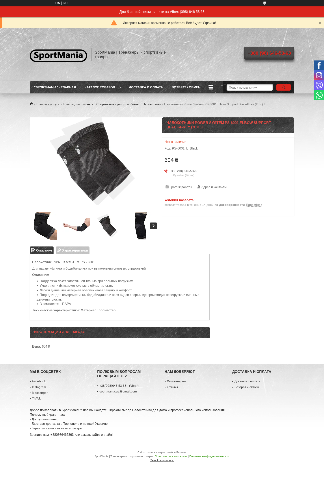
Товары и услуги (48, 104)
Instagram (39, 387)
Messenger (40, 392)
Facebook (39, 381)
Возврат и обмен (247, 387)
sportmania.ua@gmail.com (118, 391)
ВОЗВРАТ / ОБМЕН (186, 87)
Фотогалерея (176, 381)
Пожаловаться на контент (171, 456)
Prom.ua (181, 452)
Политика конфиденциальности (209, 456)
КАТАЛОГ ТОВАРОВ (100, 87)
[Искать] (283, 87)
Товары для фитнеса (78, 104)
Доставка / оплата (247, 381)
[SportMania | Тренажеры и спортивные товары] (58, 55)
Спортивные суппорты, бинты (117, 104)
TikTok (36, 398)
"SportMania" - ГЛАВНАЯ (55, 87)
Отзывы (172, 387)
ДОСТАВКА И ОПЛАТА (146, 87)
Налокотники (152, 104)
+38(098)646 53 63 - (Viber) (119, 385)
